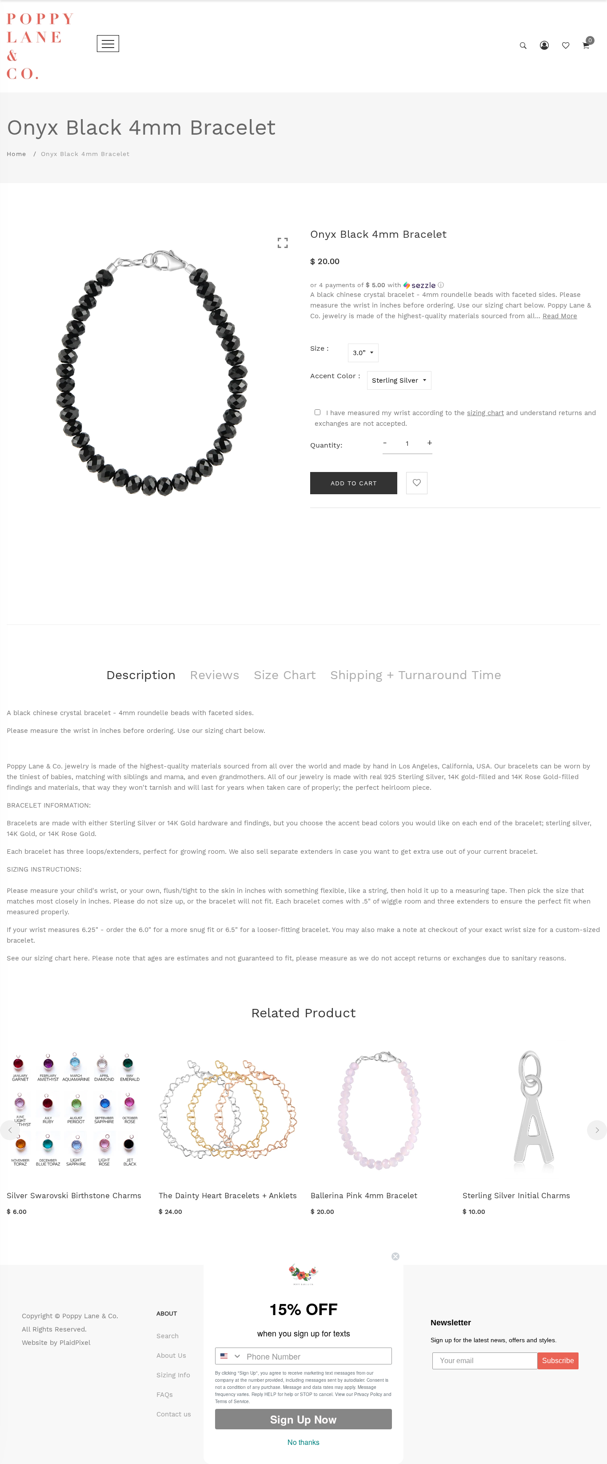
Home (16, 153)
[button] (455, 285)
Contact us (173, 1414)
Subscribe (558, 1360)
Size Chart (285, 675)
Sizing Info (173, 1375)
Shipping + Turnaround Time (415, 675)
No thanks (303, 1442)
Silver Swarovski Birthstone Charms (74, 1195)
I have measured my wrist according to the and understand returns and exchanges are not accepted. (455, 418)
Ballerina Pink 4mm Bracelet (364, 1195)
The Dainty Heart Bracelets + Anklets (228, 1195)
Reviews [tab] (215, 675)
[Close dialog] (395, 1256)
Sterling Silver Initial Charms (516, 1195)
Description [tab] (141, 675)
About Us (171, 1356)
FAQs (164, 1395)
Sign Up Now (303, 1419)
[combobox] (229, 1356)
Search (167, 1336)
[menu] (108, 43)
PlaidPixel (75, 1343)
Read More (560, 316)
